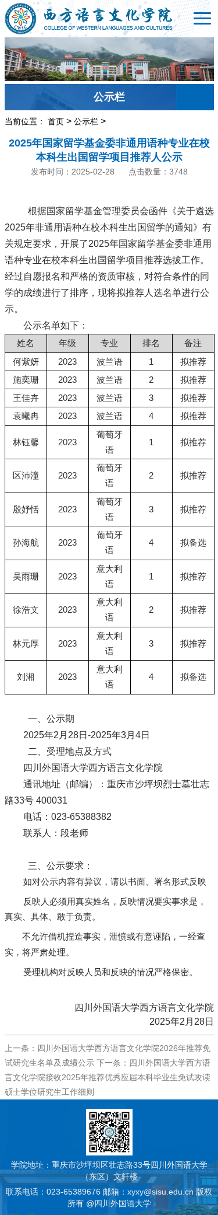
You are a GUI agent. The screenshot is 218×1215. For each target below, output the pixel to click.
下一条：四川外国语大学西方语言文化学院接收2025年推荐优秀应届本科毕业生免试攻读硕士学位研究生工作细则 (107, 1077)
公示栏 (86, 121)
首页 (56, 121)
